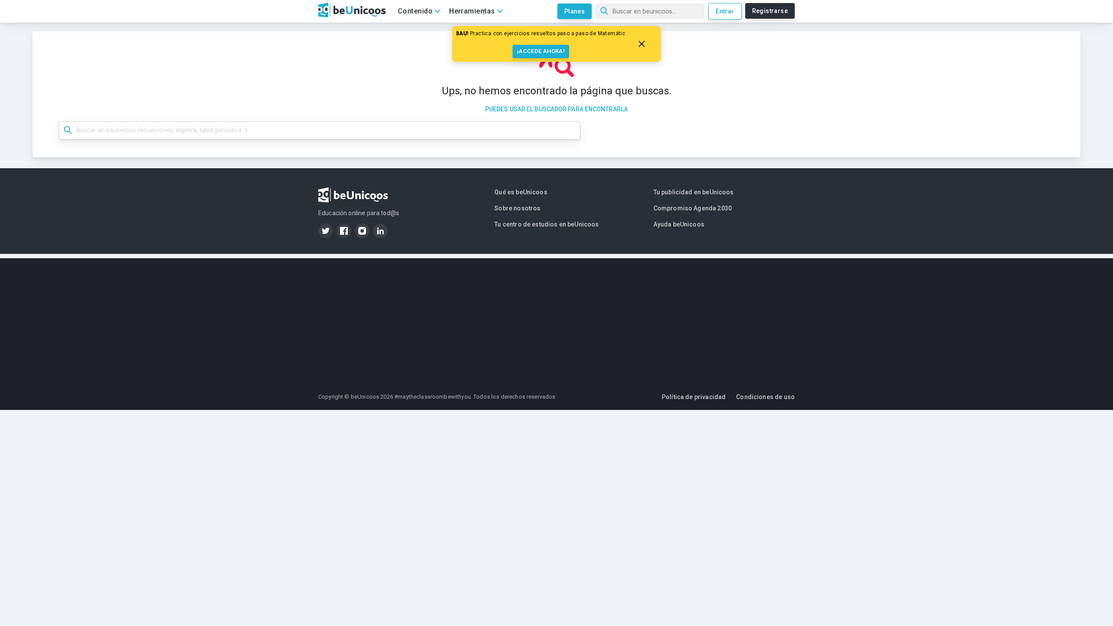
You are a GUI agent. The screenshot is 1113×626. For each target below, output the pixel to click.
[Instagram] (362, 230)
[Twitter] (325, 230)
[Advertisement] (556, 319)
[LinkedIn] (380, 230)
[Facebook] (344, 230)
